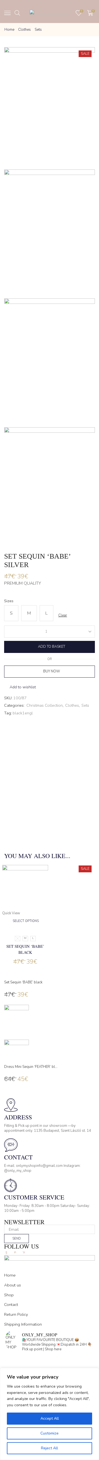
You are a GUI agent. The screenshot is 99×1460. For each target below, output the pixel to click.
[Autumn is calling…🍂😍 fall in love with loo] (49, 1359)
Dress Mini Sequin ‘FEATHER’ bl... (30, 1066)
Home (9, 29)
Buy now (51, 671)
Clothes (24, 29)
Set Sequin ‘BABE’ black (25, 949)
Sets (38, 29)
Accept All (49, 1418)
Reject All (49, 1448)
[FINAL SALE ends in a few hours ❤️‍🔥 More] (49, 1366)
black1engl (23, 713)
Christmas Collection (44, 705)
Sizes (8, 601)
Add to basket (51, 646)
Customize (49, 1433)
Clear (62, 615)
